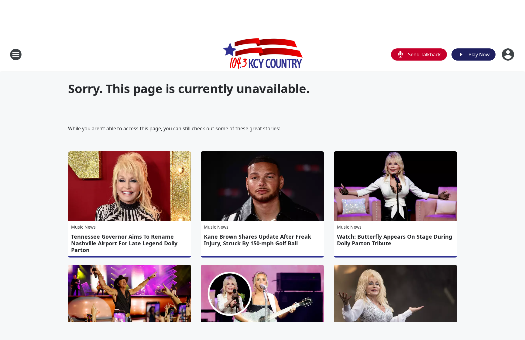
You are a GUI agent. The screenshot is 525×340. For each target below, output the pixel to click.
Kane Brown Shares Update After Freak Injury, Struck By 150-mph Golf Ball (257, 240)
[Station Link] (263, 54)
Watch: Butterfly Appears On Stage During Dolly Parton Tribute (394, 240)
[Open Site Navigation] (16, 54)
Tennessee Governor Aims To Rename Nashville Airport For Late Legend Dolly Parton (124, 243)
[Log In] (508, 54)
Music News (83, 227)
